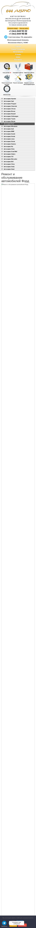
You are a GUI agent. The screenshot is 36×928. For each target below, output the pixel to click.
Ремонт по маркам (18, 49)
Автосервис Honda (9, 136)
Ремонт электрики (18, 83)
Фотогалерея (18, 52)
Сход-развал (7, 72)
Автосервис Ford (9, 124)
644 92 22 (18, 31)
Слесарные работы (18, 72)
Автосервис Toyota (9, 119)
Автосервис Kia (8, 146)
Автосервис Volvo (9, 149)
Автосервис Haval (9, 169)
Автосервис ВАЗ (9, 161)
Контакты (18, 59)
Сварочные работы (29, 72)
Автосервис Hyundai (10, 98)
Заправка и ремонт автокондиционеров (29, 83)
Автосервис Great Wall (10, 151)
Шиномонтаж (6, 94)
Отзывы (18, 54)
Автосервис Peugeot (10, 103)
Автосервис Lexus (9, 139)
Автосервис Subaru (9, 154)
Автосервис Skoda (9, 141)
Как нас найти (24, 28)
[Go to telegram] (4, 923)
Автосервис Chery (9, 164)
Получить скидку (12, 28)
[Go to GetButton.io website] (4, 926)
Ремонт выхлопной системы (7, 83)
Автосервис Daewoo (10, 144)
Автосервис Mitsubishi (10, 126)
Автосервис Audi (9, 129)
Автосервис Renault (10, 113)
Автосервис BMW (9, 131)
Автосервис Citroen (10, 108)
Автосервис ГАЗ (8, 156)
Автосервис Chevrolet (10, 106)
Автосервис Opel (9, 101)
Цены (18, 57)
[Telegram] (6, 36)
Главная (18, 46)
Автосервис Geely (9, 166)
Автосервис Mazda (9, 121)
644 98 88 (18, 33)
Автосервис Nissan (9, 111)
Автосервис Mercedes (10, 159)
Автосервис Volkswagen (11, 116)
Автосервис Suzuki (9, 134)
